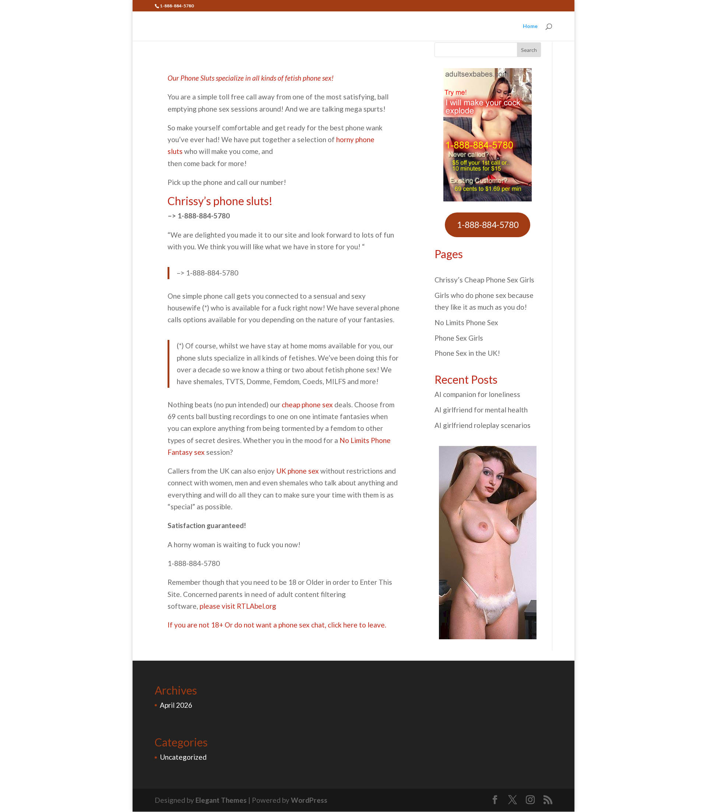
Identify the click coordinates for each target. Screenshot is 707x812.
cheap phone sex (307, 404)
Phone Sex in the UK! (467, 353)
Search (529, 50)
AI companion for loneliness (477, 394)
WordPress (309, 800)
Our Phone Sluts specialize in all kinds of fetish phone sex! (251, 78)
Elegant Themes (221, 800)
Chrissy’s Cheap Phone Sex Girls (484, 279)
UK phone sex (297, 471)
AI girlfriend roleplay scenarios (483, 425)
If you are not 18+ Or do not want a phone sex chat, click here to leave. (277, 625)
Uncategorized (183, 757)
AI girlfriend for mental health (481, 409)
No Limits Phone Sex (466, 322)
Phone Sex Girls (459, 338)
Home (530, 26)
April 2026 (176, 705)
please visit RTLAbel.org (238, 606)
